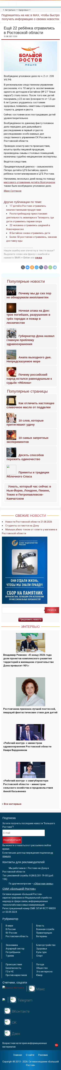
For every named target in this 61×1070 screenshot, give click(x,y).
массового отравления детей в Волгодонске (29, 182)
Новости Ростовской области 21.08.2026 (28, 521)
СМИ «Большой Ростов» (19, 888)
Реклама (43, 1055)
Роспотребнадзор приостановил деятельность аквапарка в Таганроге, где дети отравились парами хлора (30, 217)
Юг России (11, 932)
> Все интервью (11, 803)
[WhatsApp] (50, 267)
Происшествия (14, 964)
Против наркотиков (16, 975)
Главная (17, 1055)
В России (11, 929)
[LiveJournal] (41, 267)
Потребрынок (13, 952)
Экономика (12, 945)
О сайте (30, 1055)
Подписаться (12, 840)
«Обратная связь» (43, 883)
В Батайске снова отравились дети (30, 233)
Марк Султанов (12, 190)
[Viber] (46, 267)
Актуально (10, 10)
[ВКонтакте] (27, 267)
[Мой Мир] (37, 267)
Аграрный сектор (15, 948)
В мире (9, 925)
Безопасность (13, 968)
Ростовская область (17, 936)
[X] (23, 267)
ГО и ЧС (10, 971)
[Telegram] (55, 267)
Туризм (10, 955)
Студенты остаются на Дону (22, 525)
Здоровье (23, 10)
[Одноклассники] (32, 267)
